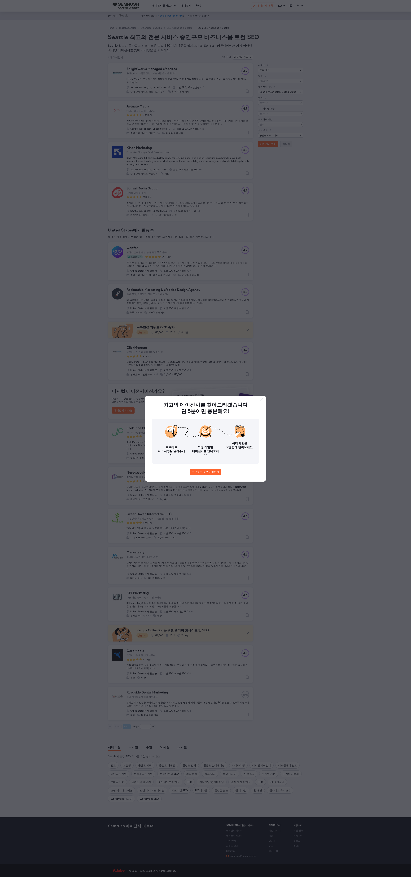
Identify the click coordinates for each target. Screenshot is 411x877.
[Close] (262, 399)
